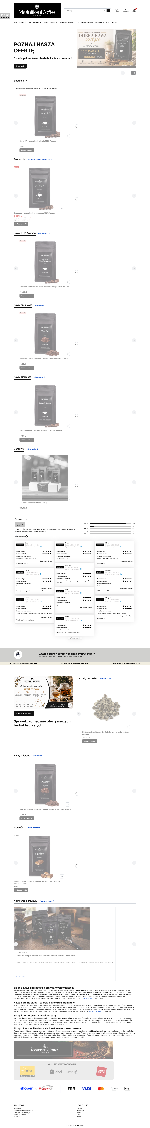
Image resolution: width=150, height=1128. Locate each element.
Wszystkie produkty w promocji (38, 159)
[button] (108, 10)
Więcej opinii (75, 638)
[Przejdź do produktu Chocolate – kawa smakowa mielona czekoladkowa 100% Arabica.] (45, 784)
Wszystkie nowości (33, 827)
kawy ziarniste (86, 998)
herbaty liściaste (95, 1011)
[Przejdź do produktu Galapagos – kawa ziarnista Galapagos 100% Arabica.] (39, 188)
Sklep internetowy (74, 1125)
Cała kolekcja (42, 233)
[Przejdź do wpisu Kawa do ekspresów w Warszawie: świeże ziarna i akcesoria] (52, 928)
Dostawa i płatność (20, 1114)
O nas (79, 1112)
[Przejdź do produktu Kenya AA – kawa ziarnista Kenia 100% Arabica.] (45, 116)
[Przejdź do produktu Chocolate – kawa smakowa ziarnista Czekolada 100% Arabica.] (45, 334)
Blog (78, 1114)
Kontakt (79, 1108)
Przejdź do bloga (46, 901)
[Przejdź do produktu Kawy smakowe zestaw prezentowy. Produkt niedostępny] (45, 478)
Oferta (79, 1117)
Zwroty (16, 1117)
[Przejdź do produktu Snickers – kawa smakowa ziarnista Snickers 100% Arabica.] (39, 856)
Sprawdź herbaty (23, 713)
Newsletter (80, 1110)
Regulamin (17, 1108)
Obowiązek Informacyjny (22, 1112)
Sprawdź (20, 66)
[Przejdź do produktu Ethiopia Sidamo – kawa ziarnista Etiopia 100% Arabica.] (45, 406)
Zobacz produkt (26, 150)
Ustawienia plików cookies (23, 1110)
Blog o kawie (21, 952)
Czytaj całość (21, 976)
